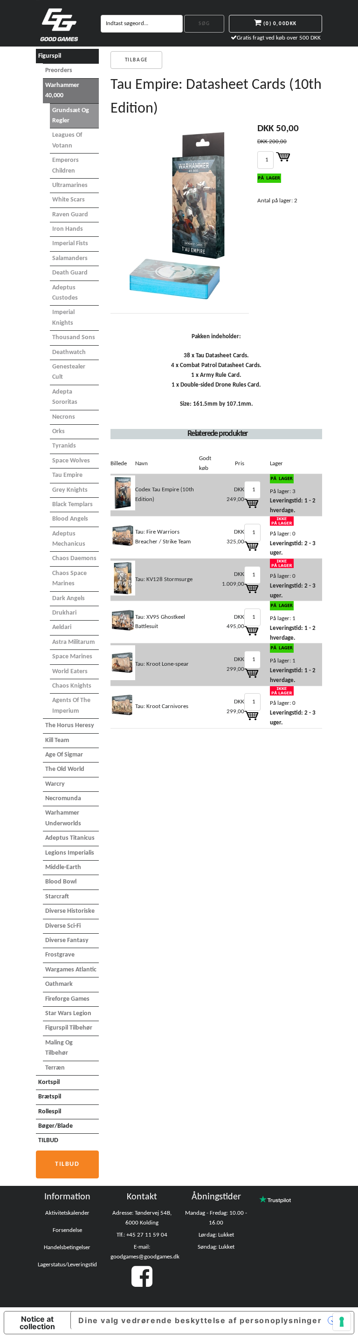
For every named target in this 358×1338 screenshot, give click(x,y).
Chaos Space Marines (69, 578)
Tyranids (64, 445)
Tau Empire (67, 475)
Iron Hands (67, 229)
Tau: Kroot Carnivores (161, 706)
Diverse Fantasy (67, 940)
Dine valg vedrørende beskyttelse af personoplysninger (200, 1320)
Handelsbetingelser (67, 1247)
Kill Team (57, 740)
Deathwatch (69, 352)
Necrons (63, 417)
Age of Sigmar (64, 754)
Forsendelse (67, 1230)
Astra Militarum (73, 642)
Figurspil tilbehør (68, 1027)
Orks (58, 431)
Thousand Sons (73, 337)
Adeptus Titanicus (70, 838)
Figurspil (49, 56)
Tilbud (67, 1164)
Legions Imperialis (69, 853)
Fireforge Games (67, 999)
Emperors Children (65, 165)
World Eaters (70, 671)
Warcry (55, 784)
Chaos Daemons (74, 558)
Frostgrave (60, 954)
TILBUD (48, 1140)
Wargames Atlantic (70, 969)
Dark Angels (68, 598)
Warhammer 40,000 (62, 90)
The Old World (64, 769)
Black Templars (72, 504)
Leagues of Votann (67, 140)
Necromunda (63, 798)
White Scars (68, 199)
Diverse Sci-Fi (63, 926)
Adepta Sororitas (64, 397)
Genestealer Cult (68, 372)
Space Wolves (71, 460)
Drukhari (64, 612)
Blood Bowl (60, 881)
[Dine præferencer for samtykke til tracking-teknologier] (342, 1322)
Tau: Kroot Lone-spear (162, 664)
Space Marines (72, 656)
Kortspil (49, 1082)
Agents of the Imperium (71, 705)
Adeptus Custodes (65, 292)
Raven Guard (70, 214)
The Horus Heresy (69, 725)
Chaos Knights (71, 685)
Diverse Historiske (70, 911)
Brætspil (49, 1096)
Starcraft (57, 896)
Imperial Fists (70, 243)
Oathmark (59, 984)
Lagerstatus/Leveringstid (67, 1265)
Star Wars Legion (68, 1013)
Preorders (58, 70)
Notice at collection (37, 1322)
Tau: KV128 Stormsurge (164, 579)
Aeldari (61, 627)
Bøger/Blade (55, 1126)
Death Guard (70, 272)
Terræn (55, 1067)
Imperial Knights (63, 317)
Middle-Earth (63, 867)
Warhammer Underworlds (63, 818)
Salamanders (70, 258)
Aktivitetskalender (67, 1213)
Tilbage (136, 60)
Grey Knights (70, 490)
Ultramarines (70, 185)
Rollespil (49, 1111)
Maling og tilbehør (59, 1048)
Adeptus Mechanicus (68, 539)
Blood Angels (70, 518)
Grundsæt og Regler (70, 115)
